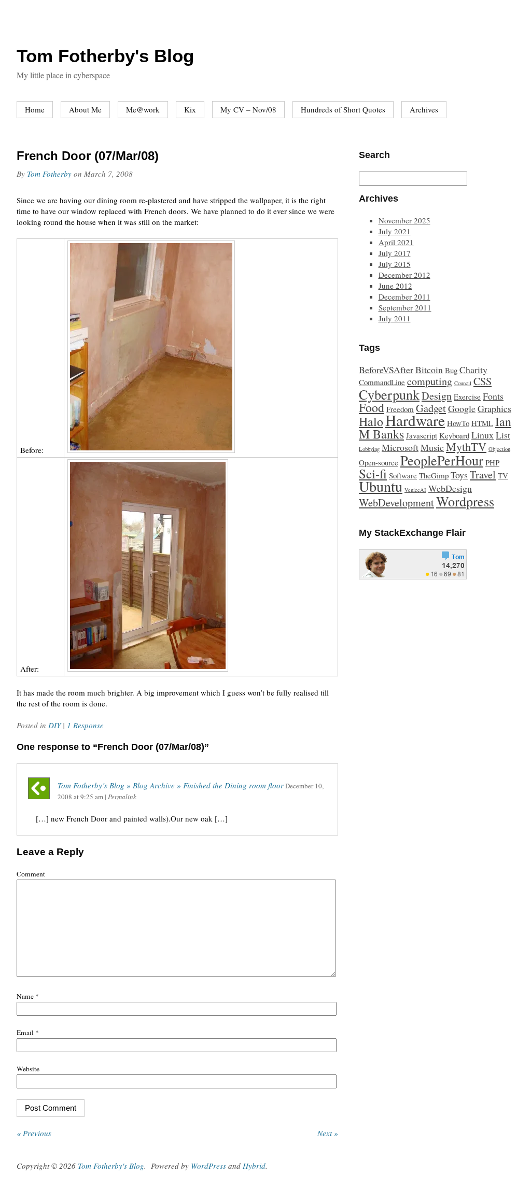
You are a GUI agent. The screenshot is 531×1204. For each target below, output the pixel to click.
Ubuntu (380, 486)
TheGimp (434, 475)
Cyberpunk (389, 394)
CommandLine (382, 382)
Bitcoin (429, 369)
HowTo (458, 423)
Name (28, 996)
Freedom (400, 409)
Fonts (493, 396)
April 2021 (396, 242)
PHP (492, 462)
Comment (31, 874)
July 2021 (395, 231)
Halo (371, 421)
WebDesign (450, 488)
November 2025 (404, 220)
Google (462, 408)
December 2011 (404, 296)
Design (437, 396)
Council (462, 383)
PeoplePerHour (441, 460)
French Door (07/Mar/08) (88, 156)
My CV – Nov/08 (248, 109)
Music (432, 447)
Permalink (122, 796)
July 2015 (395, 264)
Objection (499, 448)
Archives (424, 109)
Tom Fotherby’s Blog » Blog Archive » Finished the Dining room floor (171, 785)
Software (403, 475)
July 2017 (395, 253)
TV (503, 475)
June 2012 (395, 285)
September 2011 (405, 307)
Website (28, 1068)
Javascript (421, 435)
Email (28, 1032)
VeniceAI (415, 489)
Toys (459, 475)
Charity (473, 369)
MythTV (466, 446)
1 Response (85, 725)
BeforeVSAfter (386, 369)
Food (371, 407)
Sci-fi (373, 473)
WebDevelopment (396, 502)
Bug (451, 370)
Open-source (378, 462)
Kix (190, 109)
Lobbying (369, 448)
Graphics (494, 408)
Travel (483, 474)
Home (35, 109)
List (503, 435)
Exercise (467, 396)
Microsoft (400, 447)
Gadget (431, 408)
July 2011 (395, 318)
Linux (482, 435)
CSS (482, 381)
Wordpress (465, 501)
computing (429, 381)
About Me (85, 109)
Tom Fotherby (49, 173)
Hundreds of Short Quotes (343, 109)
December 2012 (404, 275)
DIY (54, 725)
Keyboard (454, 435)
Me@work (143, 109)
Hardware (415, 420)
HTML (482, 423)
